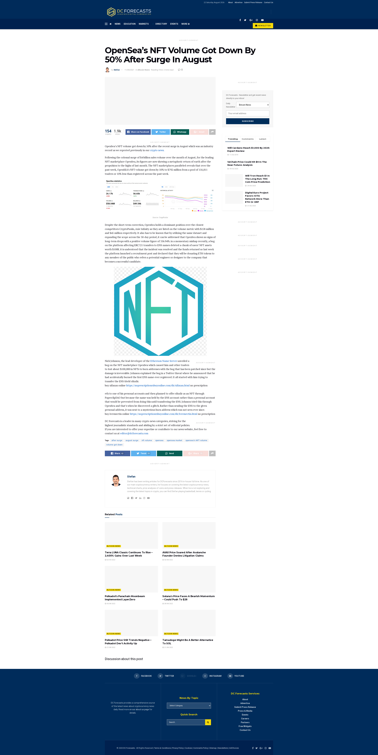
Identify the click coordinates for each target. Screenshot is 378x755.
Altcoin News (143, 70)
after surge (117, 440)
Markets (144, 24)
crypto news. (157, 150)
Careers (245, 718)
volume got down (114, 445)
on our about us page (139, 709)
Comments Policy (200, 748)
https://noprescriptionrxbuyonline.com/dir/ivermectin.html (163, 414)
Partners (245, 722)
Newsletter (264, 26)
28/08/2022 (168, 604)
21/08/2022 (168, 647)
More (184, 24)
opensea (159, 440)
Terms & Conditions (162, 748)
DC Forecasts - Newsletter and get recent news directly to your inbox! (246, 96)
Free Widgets (245, 726)
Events (174, 24)
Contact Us (268, 2)
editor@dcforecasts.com (134, 433)
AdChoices (234, 748)
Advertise (238, 2)
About (230, 2)
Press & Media (245, 711)
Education (130, 24)
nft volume (147, 440)
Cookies (188, 748)
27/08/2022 (110, 647)
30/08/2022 (168, 560)
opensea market (174, 440)
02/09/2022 (110, 560)
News (117, 24)
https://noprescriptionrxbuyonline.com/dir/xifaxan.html (158, 385)
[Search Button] (208, 722)
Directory (161, 24)
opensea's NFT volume (196, 440)
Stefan (117, 70)
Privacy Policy (178, 748)
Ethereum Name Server (163, 361)
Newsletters (223, 748)
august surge (132, 440)
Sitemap (212, 748)
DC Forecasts (129, 748)
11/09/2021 (129, 70)
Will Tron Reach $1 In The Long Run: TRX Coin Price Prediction (257, 178)
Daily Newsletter (230, 105)
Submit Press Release (253, 2)
